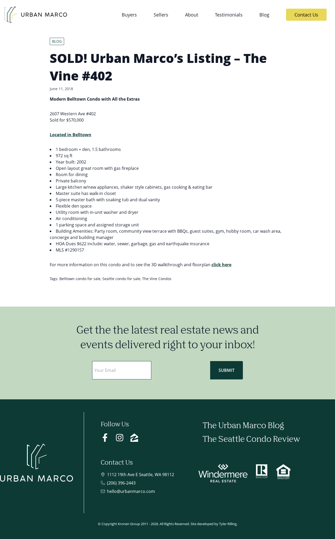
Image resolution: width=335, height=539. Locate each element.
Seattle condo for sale (121, 278)
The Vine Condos (156, 278)
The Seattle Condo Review (251, 439)
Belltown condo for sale (79, 278)
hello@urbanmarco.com (131, 491)
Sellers (161, 14)
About (191, 14)
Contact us (306, 14)
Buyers (129, 14)
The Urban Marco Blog (243, 426)
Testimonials (229, 14)
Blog (264, 14)
